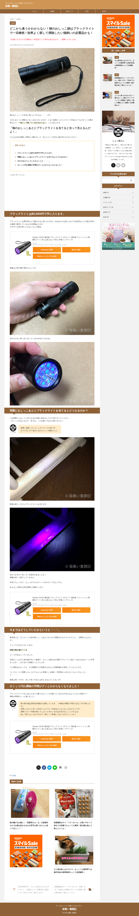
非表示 (22, 145)
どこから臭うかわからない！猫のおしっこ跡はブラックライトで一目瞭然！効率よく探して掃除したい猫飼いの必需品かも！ (124, 100)
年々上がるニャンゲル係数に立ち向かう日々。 (69, 906)
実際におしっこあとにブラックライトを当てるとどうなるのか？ (42, 157)
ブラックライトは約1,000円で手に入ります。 (35, 153)
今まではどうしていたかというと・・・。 (33, 161)
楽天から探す (76, 250)
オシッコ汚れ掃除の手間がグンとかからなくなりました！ (40, 165)
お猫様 (52, 11)
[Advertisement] (52, 193)
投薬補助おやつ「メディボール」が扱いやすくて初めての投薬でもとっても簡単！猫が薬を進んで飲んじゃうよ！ (73, 825)
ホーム (35, 11)
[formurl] (118, 165)
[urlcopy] (66, 767)
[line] (55, 767)
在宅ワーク (69, 11)
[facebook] (44, 767)
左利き (104, 11)
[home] (123, 165)
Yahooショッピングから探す (47, 256)
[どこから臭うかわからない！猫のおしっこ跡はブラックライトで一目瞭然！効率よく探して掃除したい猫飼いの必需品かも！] (49, 767)
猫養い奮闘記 (11, 6)
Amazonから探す (47, 250)
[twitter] (38, 767)
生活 (86, 11)
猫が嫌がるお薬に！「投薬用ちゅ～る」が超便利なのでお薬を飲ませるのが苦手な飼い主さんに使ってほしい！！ (29, 825)
